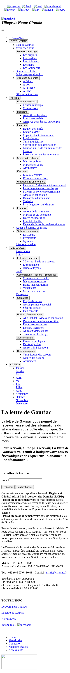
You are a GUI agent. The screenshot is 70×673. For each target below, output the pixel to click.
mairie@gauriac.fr (56, 572)
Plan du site (15, 640)
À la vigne (29, 87)
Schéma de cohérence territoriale (41, 191)
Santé (19, 271)
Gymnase (28, 241)
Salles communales (27, 231)
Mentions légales (18, 646)
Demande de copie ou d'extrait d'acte (44, 224)
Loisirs (20, 254)
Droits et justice (32, 344)
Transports (22, 294)
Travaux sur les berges (35, 334)
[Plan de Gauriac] (26, 6)
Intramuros (7, 624)
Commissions (30, 108)
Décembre (21, 403)
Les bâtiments (31, 61)
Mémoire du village (27, 51)
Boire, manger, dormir (35, 284)
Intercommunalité (26, 244)
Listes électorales (32, 174)
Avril (19, 377)
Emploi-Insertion (32, 301)
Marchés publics (32, 161)
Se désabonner (24, 487)
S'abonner (8, 487)
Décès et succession (34, 217)
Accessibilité (16, 649)
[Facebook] (24, 624)
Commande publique (27, 158)
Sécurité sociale (32, 307)
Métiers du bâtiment (34, 291)
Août (19, 390)
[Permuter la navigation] (2, 30)
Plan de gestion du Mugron (38, 204)
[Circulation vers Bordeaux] (53, 6)
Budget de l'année (33, 128)
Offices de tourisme (27, 94)
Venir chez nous (25, 47)
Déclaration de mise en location (41, 321)
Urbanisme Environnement (31, 181)
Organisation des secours (37, 354)
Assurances (29, 360)
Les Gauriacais (31, 67)
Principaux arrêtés (33, 118)
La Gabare (29, 234)
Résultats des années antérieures (41, 154)
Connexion (15, 643)
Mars (19, 374)
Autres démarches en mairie (31, 227)
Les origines (30, 54)
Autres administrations (35, 347)
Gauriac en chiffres (26, 71)
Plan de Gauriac (25, 44)
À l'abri (27, 91)
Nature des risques (33, 357)
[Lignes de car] (38, 6)
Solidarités (22, 298)
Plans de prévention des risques (40, 188)
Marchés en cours (33, 164)
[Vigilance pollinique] (47, 9)
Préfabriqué (29, 237)
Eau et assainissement (35, 324)
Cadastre (28, 201)
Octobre (20, 397)
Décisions (22, 111)
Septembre (22, 393)
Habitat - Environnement (29, 314)
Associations (23, 251)
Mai (18, 380)
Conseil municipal (33, 104)
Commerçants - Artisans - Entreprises (36, 274)
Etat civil (21, 208)
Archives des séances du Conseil (41, 121)
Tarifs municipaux (33, 141)
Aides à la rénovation (35, 194)
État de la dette (31, 131)
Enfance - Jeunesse (27, 258)
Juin (18, 384)
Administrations (25, 337)
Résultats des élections (35, 178)
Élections (22, 171)
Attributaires (30, 167)
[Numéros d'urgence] (13, 6)
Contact (13, 637)
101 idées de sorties (27, 78)
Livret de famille (32, 221)
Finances (22, 125)
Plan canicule (30, 310)
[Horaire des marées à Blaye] (23, 9)
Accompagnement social (37, 304)
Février (20, 371)
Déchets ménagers (33, 327)
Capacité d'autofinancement (38, 135)
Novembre (22, 400)
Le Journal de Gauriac (14, 606)
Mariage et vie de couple (37, 214)
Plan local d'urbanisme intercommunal (44, 185)
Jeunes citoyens (32, 267)
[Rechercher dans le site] (60, 9)
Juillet (19, 387)
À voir (26, 84)
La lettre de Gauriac (12, 612)
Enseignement (31, 264)
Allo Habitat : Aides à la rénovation (43, 317)
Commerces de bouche (36, 278)
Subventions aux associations (39, 144)
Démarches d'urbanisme (36, 198)
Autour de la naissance (36, 211)
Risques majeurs (26, 351)
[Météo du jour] (9, 9)
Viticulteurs (29, 287)
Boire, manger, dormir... (29, 74)
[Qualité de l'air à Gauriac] (35, 9)
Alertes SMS (8, 618)
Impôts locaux (31, 138)
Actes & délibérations (35, 115)
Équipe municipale (26, 101)
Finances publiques (34, 341)
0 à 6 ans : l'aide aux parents (39, 261)
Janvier (20, 367)
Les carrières (30, 58)
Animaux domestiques (35, 330)
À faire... (28, 81)
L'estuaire (28, 64)
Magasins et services (34, 281)
